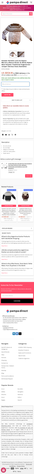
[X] (12, 134)
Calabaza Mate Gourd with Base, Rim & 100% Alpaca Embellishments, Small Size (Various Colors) (25, 211)
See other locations (22, 75)
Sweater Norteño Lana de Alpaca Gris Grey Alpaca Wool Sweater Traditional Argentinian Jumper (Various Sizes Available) (9, 211)
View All (20, 400)
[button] (17, 100)
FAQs (2, 355)
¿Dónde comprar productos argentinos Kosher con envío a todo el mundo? (15, 251)
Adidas (3, 391)
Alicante (3, 394)
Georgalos (20, 391)
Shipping (3, 360)
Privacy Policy (21, 466)
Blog (2, 373)
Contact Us (4, 363)
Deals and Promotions (24, 353)
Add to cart (28, 175)
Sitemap (3, 370)
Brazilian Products (23, 350)
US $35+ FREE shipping (24, 347)
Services (3, 357)
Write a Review (5, 69)
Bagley (3, 400)
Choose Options (9, 205)
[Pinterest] (15, 134)
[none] (17, 34)
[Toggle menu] (2, 2)
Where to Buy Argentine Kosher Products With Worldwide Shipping (15, 237)
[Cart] (31, 2)
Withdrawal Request (7, 379)
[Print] (9, 134)
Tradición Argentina (23, 358)
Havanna (20, 394)
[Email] (6, 134)
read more (4, 246)
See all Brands (5, 352)
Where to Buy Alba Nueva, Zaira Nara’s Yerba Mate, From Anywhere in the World (16, 265)
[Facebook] (2, 134)
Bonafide (20, 389)
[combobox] (17, 14)
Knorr (3, 397)
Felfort (19, 397)
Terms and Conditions (7, 376)
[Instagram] (14, 333)
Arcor (3, 389)
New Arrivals (21, 355)
